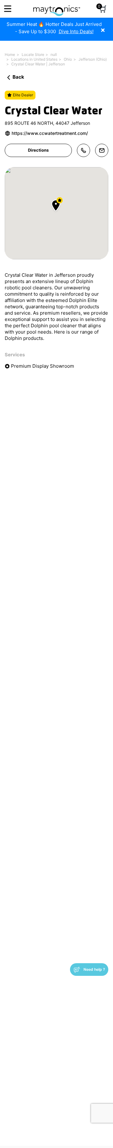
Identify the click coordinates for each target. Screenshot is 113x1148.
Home (10, 54)
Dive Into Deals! (76, 31)
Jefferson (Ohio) (92, 59)
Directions (38, 150)
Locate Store (33, 54)
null (54, 54)
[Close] (107, 26)
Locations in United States (34, 59)
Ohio (68, 59)
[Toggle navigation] (7, 8)
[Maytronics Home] (56, 7)
